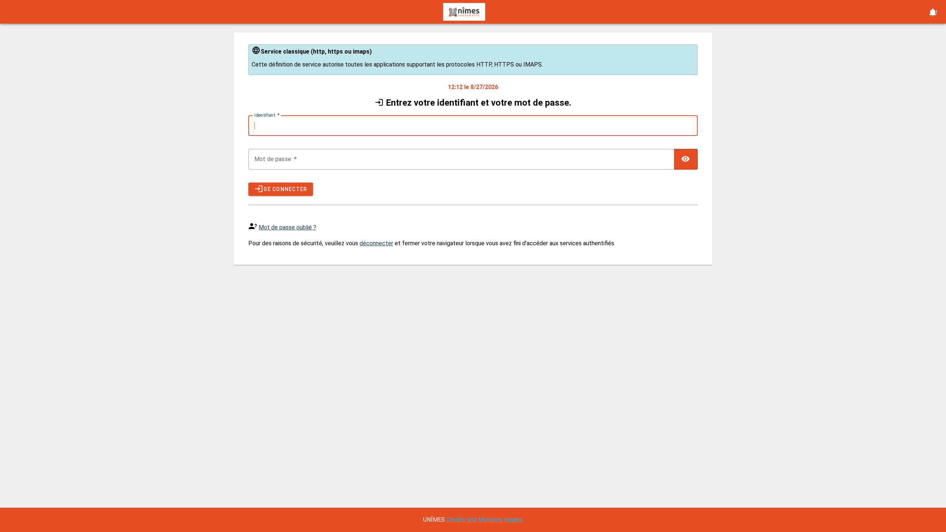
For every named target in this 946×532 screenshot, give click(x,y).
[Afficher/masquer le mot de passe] (686, 159)
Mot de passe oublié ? (287, 227)
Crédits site (461, 519)
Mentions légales (500, 519)
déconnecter (376, 243)
